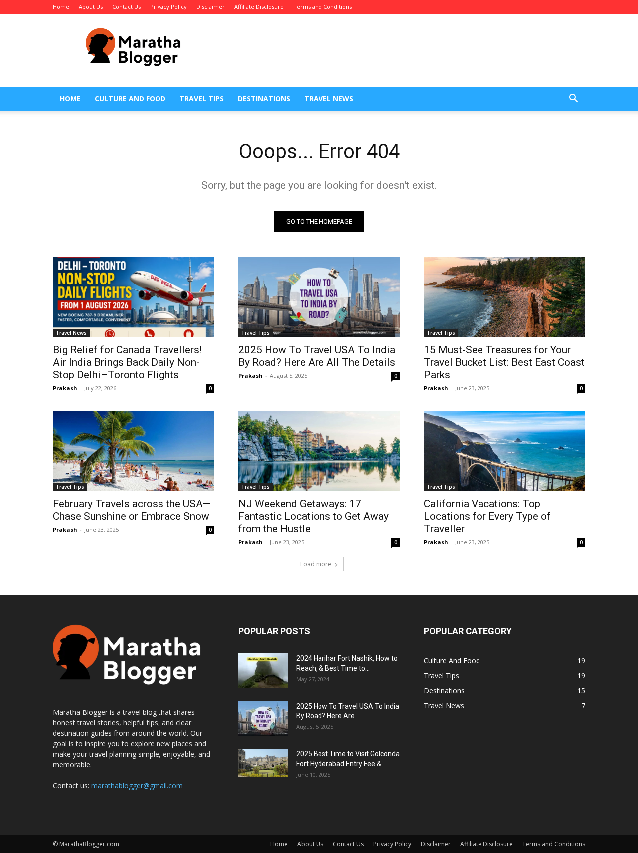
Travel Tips (201, 98)
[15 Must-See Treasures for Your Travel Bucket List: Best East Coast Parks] (504, 297)
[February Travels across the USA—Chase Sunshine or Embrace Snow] (133, 451)
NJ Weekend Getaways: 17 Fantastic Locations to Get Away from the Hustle (313, 516)
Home (61, 6)
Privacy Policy (168, 6)
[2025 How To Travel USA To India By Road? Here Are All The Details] (319, 297)
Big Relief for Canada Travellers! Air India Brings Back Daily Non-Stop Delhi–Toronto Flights (127, 362)
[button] (573, 99)
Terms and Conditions (322, 6)
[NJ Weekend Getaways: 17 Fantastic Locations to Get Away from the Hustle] (319, 451)
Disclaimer (210, 6)
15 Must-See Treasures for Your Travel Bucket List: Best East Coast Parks (504, 362)
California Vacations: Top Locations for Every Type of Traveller (487, 516)
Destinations (264, 98)
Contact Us (126, 6)
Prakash (65, 388)
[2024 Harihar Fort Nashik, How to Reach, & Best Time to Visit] (263, 670)
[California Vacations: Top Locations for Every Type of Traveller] (504, 451)
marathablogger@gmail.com (137, 785)
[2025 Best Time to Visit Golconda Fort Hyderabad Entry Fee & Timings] (263, 763)
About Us (91, 6)
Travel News (328, 98)
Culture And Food (130, 98)
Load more (315, 564)
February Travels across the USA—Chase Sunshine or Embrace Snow (132, 510)
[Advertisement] (403, 50)
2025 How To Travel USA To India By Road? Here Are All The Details (316, 356)
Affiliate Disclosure (259, 6)
